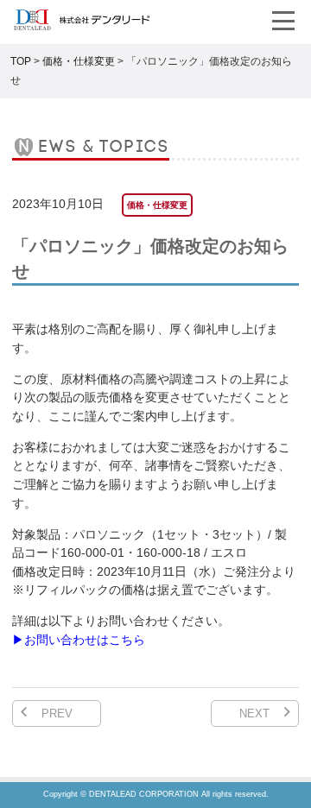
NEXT (254, 713)
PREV (57, 713)
